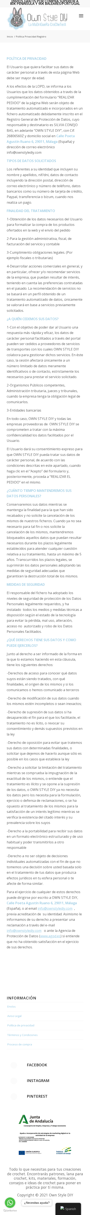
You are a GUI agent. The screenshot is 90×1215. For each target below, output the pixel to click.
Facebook (37, 1064)
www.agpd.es (50, 936)
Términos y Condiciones (22, 1035)
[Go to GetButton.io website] (10, 1210)
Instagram (38, 1080)
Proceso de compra (19, 1044)
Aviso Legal (14, 1016)
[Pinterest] (13, 1096)
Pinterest (37, 1096)
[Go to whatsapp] (10, 1202)
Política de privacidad (20, 1025)
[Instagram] (13, 1081)
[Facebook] (13, 1065)
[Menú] (81, 16)
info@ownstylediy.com (55, 908)
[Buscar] (72, 15)
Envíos (11, 1006)
